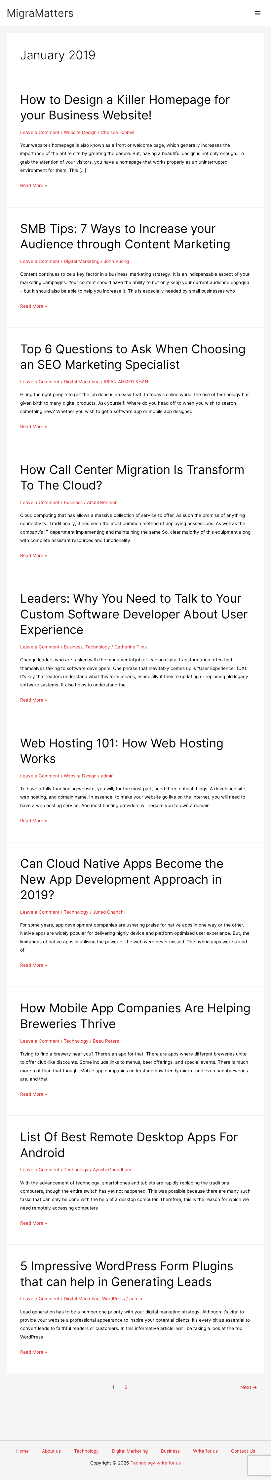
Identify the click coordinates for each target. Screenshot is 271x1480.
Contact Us (243, 1451)
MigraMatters (40, 13)
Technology (97, 646)
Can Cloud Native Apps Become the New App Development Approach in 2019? (121, 879)
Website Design (80, 132)
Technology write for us (156, 1462)
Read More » (33, 186)
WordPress (113, 1298)
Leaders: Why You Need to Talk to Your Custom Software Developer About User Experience (134, 614)
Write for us (205, 1451)
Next (248, 1387)
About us (51, 1451)
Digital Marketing (81, 261)
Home (22, 1451)
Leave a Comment (39, 132)
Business (73, 502)
